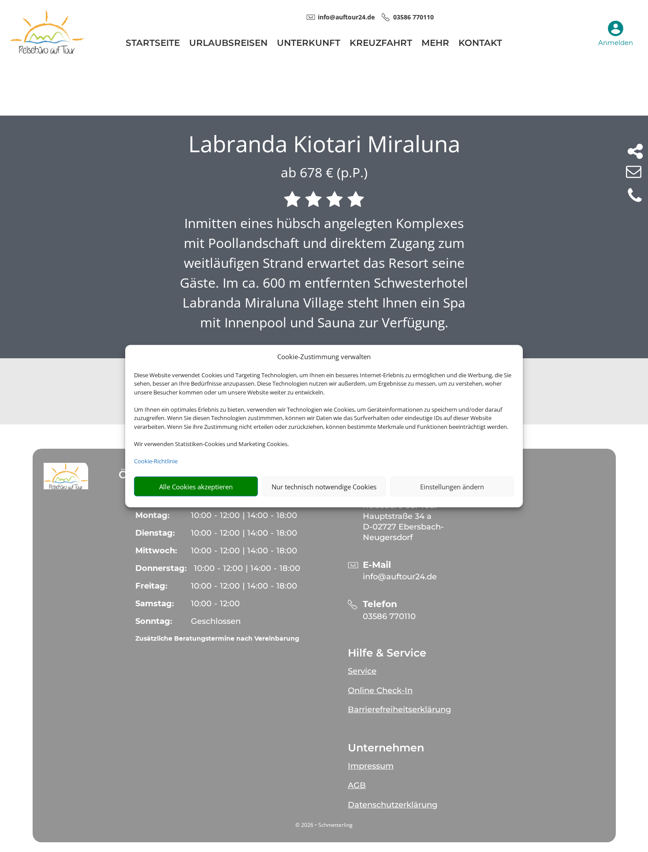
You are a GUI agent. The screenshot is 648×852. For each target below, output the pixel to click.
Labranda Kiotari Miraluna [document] (324, 144)
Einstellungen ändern (452, 486)
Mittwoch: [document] (156, 550)
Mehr (435, 44)
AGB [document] (357, 785)
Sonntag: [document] (153, 621)
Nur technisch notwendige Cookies (324, 486)
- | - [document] (244, 515)
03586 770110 (389, 616)
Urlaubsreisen (228, 44)
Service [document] (362, 671)
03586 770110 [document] (413, 17)
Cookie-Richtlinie (156, 461)
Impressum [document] (371, 766)
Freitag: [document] (151, 586)
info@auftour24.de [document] (346, 17)
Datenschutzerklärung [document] (392, 805)
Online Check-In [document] (380, 690)
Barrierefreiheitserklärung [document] (399, 709)
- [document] (215, 603)
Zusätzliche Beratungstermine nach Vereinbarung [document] (217, 638)
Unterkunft (308, 44)
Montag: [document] (152, 515)
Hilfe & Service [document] (387, 653)
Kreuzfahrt (381, 44)
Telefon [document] (380, 604)
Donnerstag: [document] (161, 568)
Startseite (153, 44)
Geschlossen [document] (216, 621)
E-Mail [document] (377, 565)
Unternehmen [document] (386, 748)
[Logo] (47, 51)
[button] (66, 476)
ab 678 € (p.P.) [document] (324, 172)
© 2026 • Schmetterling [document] (324, 825)
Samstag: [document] (154, 603)
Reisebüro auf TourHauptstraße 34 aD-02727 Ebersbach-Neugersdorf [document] (403, 521)
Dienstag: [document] (155, 533)
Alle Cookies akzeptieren (196, 486)
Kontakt (480, 44)
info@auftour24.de (400, 577)
